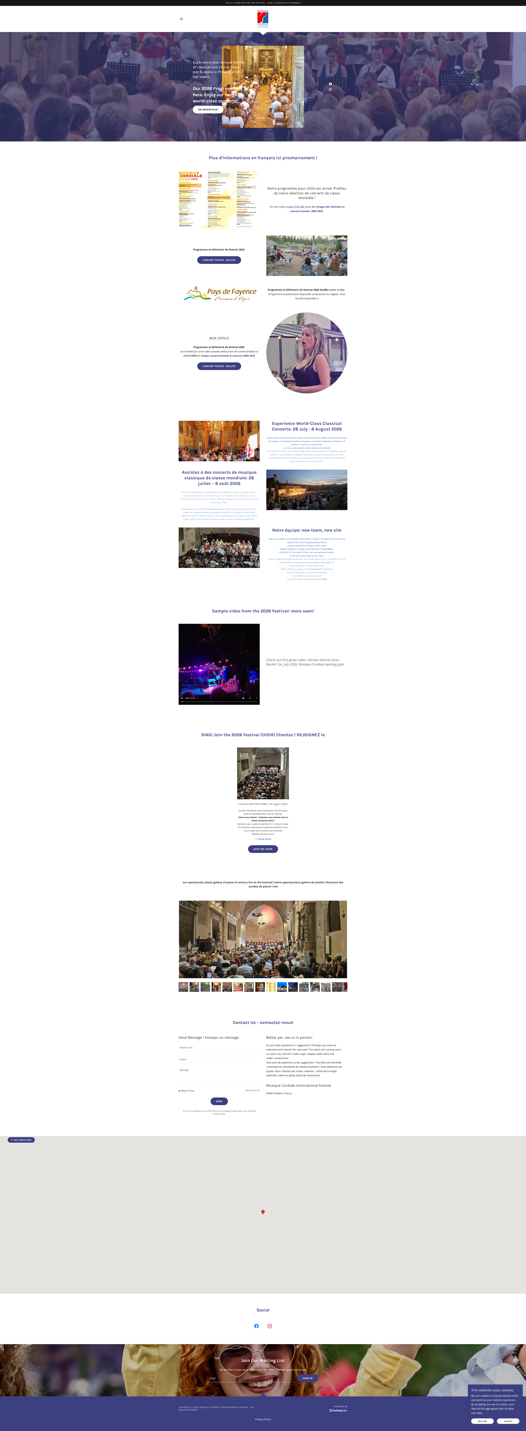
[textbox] (219, 1047)
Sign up (308, 1378)
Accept (508, 1421)
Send (219, 1101)
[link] (263, 18)
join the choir (263, 849)
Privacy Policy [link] (237, 1111)
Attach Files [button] (187, 1090)
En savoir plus (208, 109)
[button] (181, 19)
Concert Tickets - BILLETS (219, 260)
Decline (482, 1421)
